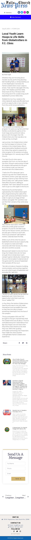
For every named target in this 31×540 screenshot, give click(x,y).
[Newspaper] (27, 12)
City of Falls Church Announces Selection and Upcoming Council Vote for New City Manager (20, 361)
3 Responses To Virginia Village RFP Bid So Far (19, 428)
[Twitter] (22, 12)
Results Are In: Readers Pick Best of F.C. (19, 411)
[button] (7, 12)
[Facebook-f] (14, 531)
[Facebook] (19, 12)
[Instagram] (24, 12)
